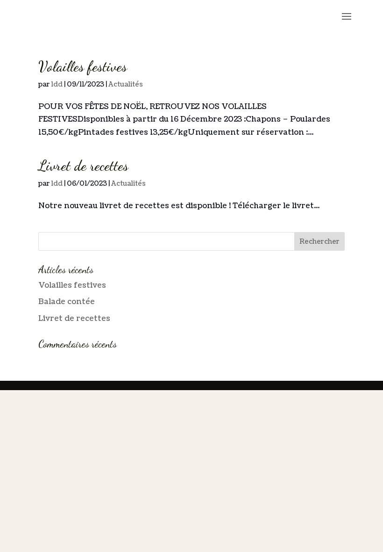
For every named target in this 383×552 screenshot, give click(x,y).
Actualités (125, 84)
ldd (57, 84)
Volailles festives (82, 66)
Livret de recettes (83, 165)
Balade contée (66, 302)
